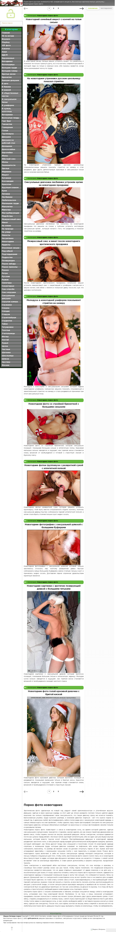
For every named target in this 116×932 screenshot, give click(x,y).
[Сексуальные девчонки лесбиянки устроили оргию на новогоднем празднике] (54, 205)
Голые (5, 131)
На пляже (6, 226)
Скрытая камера (10, 302)
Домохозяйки (8, 149)
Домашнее (7, 146)
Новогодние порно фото (47, 15)
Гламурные (7, 127)
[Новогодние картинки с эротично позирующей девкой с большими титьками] (54, 632)
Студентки (7, 321)
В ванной (6, 90)
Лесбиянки (7, 197)
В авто (5, 84)
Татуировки (7, 327)
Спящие (6, 311)
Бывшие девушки (10, 80)
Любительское (9, 200)
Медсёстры (7, 216)
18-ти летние (8, 36)
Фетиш (5, 337)
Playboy (6, 42)
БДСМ (5, 55)
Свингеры (7, 283)
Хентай (5, 340)
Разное (5, 270)
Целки (5, 346)
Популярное (92, 8)
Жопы (5, 162)
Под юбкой (7, 251)
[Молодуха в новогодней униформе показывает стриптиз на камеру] (54, 345)
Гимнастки (7, 124)
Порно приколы (9, 267)
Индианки (6, 172)
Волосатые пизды (10, 118)
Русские (6, 276)
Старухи (6, 314)
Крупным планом (10, 187)
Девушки (6, 137)
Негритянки (7, 238)
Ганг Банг (6, 121)
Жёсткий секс (9, 159)
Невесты (6, 235)
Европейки (7, 153)
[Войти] (10, 13)
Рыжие (5, 280)
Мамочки (6, 210)
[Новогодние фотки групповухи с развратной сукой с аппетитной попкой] (54, 488)
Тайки (5, 324)
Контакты (55, 914)
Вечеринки (7, 115)
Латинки (6, 194)
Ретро (5, 273)
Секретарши (8, 286)
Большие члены (9, 71)
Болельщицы (8, 64)
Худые (5, 343)
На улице (6, 232)
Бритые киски (8, 74)
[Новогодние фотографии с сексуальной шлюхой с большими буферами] (54, 547)
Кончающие (8, 181)
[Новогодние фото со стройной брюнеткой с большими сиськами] (54, 427)
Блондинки (7, 61)
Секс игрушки (9, 292)
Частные (6, 349)
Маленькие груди (10, 203)
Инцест (5, 175)
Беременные (8, 58)
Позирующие (8, 261)
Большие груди (9, 68)
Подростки (7, 257)
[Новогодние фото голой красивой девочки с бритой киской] (54, 737)
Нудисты (6, 245)
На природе (7, 229)
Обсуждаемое (106, 8)
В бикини (6, 87)
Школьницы (8, 356)
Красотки (6, 184)
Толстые (6, 330)
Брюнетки (7, 77)
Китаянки (6, 178)
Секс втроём (8, 289)
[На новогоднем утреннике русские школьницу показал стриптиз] (54, 124)
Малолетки (7, 207)
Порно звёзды (9, 264)
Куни (4, 191)
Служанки (7, 305)
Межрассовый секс (11, 219)
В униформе (8, 105)
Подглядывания (9, 254)
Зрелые (5, 168)
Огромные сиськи (10, 248)
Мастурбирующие (10, 213)
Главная (6, 33)
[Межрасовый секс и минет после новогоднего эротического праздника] (54, 264)
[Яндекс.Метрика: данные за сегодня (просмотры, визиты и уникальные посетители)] (98, 929)
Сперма (5, 308)
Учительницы (8, 333)
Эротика (6, 362)
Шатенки (6, 352)
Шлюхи (5, 359)
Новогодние (8, 241)
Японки (5, 365)
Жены (5, 156)
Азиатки (6, 49)
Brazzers (6, 39)
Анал (4, 52)
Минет (5, 222)
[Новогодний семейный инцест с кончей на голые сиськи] (54, 42)
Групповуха (7, 134)
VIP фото (6, 45)
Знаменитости (8, 165)
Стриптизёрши (9, 317)
